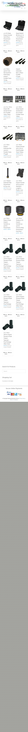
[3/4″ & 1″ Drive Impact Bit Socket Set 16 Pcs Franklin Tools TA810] (7, 99)
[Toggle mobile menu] (25, 8)
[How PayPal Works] (14, 391)
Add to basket (6, 51)
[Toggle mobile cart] (21, 8)
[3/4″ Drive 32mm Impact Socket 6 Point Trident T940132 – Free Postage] (7, 287)
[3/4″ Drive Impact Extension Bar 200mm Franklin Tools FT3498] (7, 137)
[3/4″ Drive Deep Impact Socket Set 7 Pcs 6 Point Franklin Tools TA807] (20, 99)
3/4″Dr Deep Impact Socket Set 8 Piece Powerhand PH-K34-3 (8, 37)
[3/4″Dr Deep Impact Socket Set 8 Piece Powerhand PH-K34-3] (7, 25)
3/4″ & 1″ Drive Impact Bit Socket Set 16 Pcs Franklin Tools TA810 (8, 110)
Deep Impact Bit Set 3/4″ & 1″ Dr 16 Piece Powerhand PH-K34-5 (20, 37)
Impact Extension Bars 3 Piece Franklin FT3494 (19, 72)
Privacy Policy (22, 398)
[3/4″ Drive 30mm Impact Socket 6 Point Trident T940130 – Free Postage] (20, 249)
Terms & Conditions (14, 399)
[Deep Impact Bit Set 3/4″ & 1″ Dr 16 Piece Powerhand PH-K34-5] (20, 25)
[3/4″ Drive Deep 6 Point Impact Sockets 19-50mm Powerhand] (7, 210)
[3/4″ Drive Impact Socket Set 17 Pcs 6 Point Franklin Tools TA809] (20, 137)
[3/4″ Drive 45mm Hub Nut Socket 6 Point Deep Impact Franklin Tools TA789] (7, 61)
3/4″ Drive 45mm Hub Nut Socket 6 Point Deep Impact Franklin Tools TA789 (7, 74)
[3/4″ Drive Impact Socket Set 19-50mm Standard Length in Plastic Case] (20, 173)
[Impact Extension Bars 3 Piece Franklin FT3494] (20, 61)
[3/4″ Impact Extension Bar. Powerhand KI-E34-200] (7, 173)
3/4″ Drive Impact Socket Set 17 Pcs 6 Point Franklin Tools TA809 (20, 148)
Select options (6, 239)
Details (10, 50)
